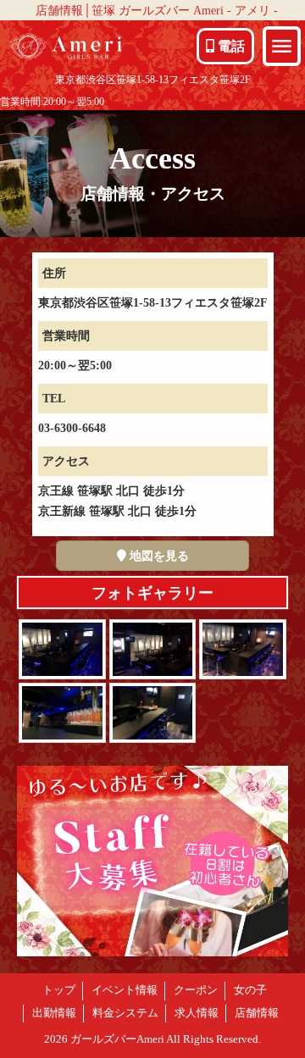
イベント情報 (125, 990)
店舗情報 (257, 1013)
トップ (58, 990)
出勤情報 (54, 1013)
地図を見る (157, 555)
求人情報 (197, 1013)
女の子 (250, 990)
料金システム (125, 1013)
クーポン (196, 990)
